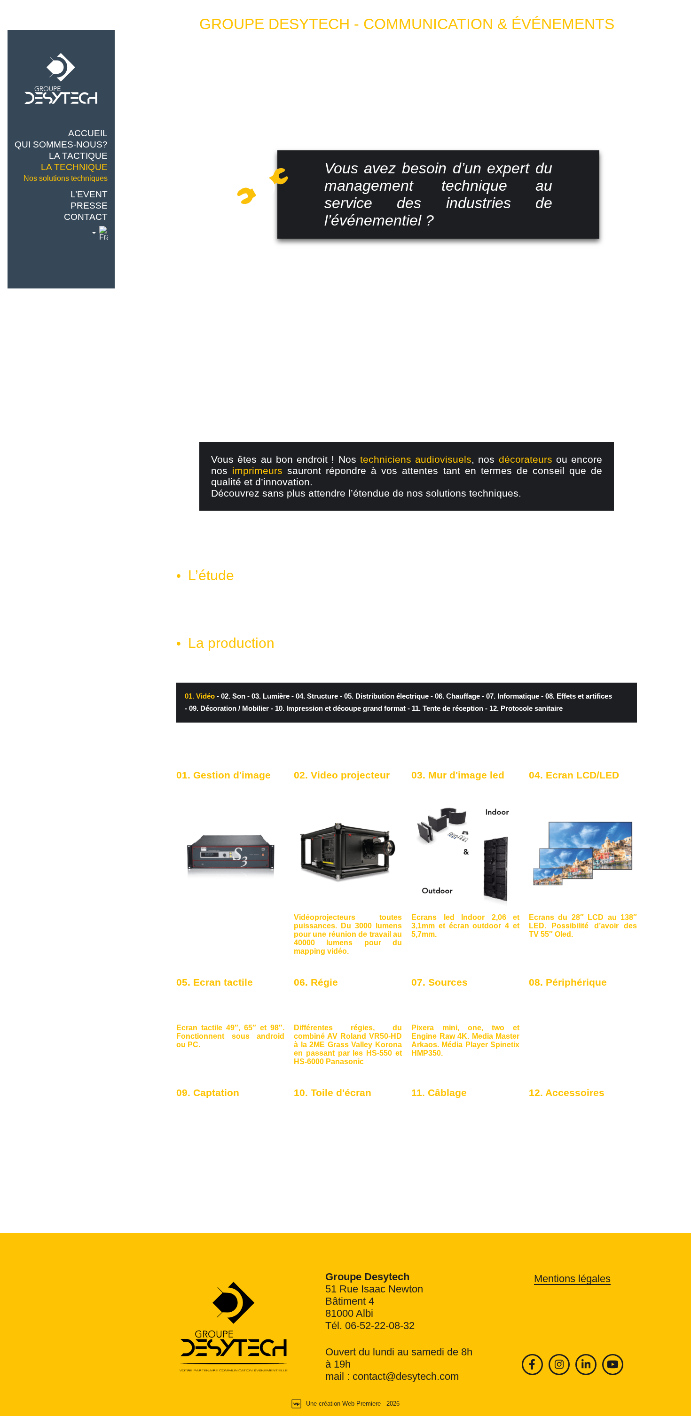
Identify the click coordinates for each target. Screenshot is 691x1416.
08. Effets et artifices (576, 696)
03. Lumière (268, 696)
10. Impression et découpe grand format (338, 708)
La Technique (74, 167)
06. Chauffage (455, 696)
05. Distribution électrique (384, 696)
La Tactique (78, 156)
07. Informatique (510, 696)
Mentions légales (572, 1278)
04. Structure (314, 696)
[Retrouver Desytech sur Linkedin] (586, 1364)
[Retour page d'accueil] (233, 1327)
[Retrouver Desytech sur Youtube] (612, 1364)
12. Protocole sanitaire (524, 708)
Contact (86, 217)
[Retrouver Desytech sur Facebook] (532, 1364)
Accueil (88, 133)
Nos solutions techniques (66, 178)
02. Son (231, 696)
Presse (89, 205)
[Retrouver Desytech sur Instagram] (559, 1364)
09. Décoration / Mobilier (227, 708)
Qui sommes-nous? (61, 144)
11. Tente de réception (445, 708)
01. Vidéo (200, 696)
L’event (89, 194)
